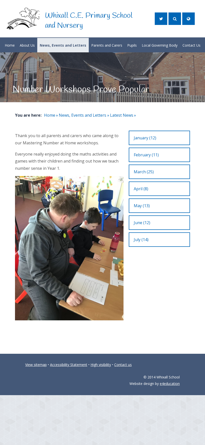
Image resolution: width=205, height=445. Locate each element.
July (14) (141, 239)
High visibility (100, 364)
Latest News (121, 115)
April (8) (141, 188)
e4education (170, 383)
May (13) (142, 205)
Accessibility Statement (68, 364)
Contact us (123, 364)
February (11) (146, 155)
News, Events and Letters (82, 115)
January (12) (145, 138)
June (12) (142, 222)
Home (49, 115)
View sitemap (36, 364)
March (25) (144, 172)
